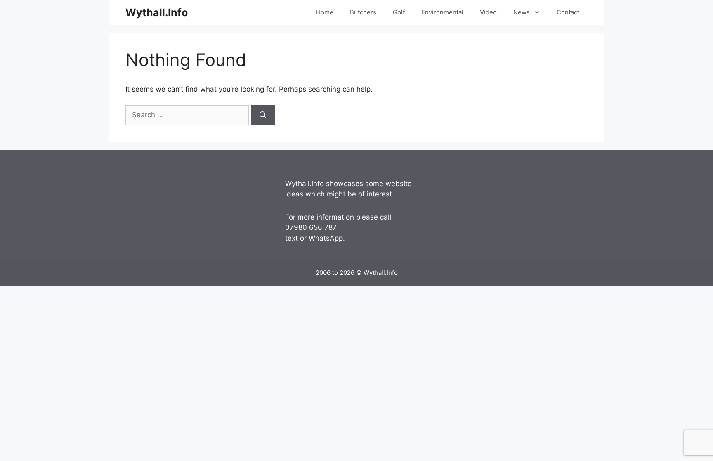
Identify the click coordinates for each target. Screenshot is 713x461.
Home (324, 12)
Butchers (363, 12)
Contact (568, 12)
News (521, 12)
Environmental (442, 12)
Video (488, 12)
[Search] (263, 115)
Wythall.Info (156, 12)
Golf (399, 12)
